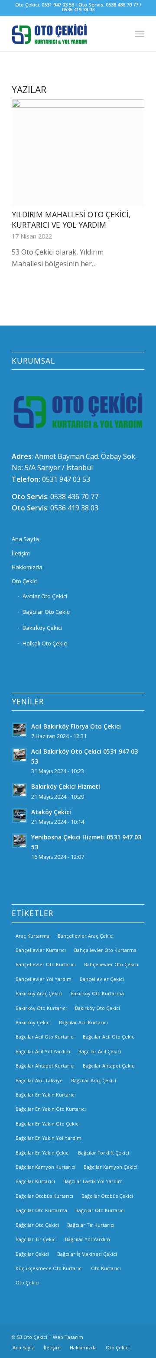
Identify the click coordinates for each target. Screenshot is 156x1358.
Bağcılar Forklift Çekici (103, 1152)
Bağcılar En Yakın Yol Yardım (48, 1138)
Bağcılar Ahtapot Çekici (109, 1065)
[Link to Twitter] (137, 1335)
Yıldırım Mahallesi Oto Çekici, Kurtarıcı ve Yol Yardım (71, 219)
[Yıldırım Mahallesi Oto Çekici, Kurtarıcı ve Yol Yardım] (78, 152)
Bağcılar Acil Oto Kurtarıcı (45, 1036)
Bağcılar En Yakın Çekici (43, 1152)
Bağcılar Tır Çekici (36, 1239)
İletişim (21, 553)
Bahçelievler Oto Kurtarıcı (46, 964)
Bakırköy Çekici (42, 628)
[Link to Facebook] (111, 1335)
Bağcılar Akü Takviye (39, 1080)
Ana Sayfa (25, 539)
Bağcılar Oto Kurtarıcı (100, 1210)
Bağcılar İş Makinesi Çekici (87, 1254)
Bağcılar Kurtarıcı (35, 1181)
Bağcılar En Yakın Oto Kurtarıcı (51, 1109)
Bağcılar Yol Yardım (87, 1239)
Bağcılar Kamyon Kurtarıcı (45, 1167)
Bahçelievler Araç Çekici (86, 935)
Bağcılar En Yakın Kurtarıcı (46, 1094)
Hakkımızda (27, 567)
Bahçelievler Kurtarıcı (41, 950)
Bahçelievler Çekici (102, 979)
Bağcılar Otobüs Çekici (107, 1196)
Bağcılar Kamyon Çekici (110, 1167)
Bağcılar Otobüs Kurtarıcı (44, 1196)
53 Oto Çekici (32, 1337)
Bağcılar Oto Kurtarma (41, 1210)
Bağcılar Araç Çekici (93, 1080)
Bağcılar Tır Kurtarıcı (90, 1225)
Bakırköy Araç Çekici (39, 993)
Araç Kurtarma (32, 935)
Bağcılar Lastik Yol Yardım (93, 1181)
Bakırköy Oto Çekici (97, 1008)
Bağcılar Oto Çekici (47, 612)
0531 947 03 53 (66, 479)
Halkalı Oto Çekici (45, 643)
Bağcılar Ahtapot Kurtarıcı (45, 1065)
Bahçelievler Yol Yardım (44, 979)
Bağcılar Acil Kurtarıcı (83, 1022)
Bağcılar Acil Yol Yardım (43, 1051)
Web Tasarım (68, 1337)
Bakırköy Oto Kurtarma (97, 993)
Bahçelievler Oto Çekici (111, 964)
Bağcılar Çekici (32, 1254)
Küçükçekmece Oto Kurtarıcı (49, 1268)
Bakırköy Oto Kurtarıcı (41, 1008)
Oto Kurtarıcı (106, 1268)
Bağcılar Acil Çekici (99, 1051)
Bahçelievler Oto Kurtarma (105, 950)
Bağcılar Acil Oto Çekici (109, 1036)
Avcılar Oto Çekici (45, 596)
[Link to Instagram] (124, 1335)
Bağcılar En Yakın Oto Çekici (48, 1123)
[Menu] (139, 33)
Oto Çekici (25, 581)
